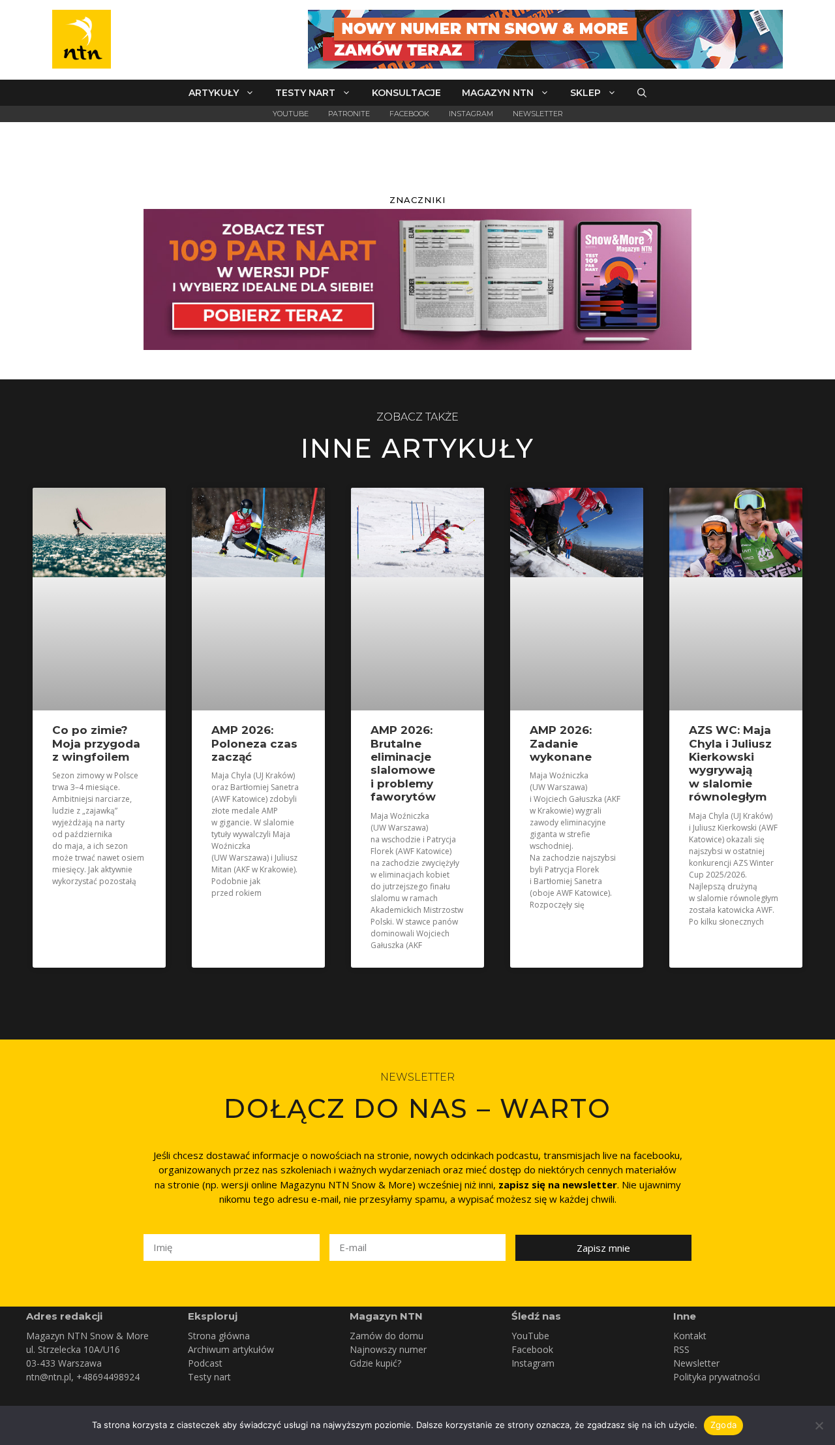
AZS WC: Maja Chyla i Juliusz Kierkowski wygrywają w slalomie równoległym (730, 763)
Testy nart (305, 93)
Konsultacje (406, 93)
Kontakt (689, 1335)
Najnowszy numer (388, 1349)
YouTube (291, 113)
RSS (681, 1349)
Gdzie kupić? (375, 1363)
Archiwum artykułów (231, 1349)
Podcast (205, 1363)
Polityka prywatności (716, 1377)
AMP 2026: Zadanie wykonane (561, 743)
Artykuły (214, 93)
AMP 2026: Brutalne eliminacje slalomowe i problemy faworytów (403, 763)
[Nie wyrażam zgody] (818, 1425)
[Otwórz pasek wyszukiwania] (642, 93)
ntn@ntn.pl (48, 1377)
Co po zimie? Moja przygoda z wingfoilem (96, 743)
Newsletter (538, 113)
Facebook (409, 113)
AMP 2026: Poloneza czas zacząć (254, 743)
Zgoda (723, 1425)
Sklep (585, 93)
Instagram (471, 113)
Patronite (349, 113)
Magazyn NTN (498, 93)
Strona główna (219, 1335)
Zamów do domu (386, 1335)
